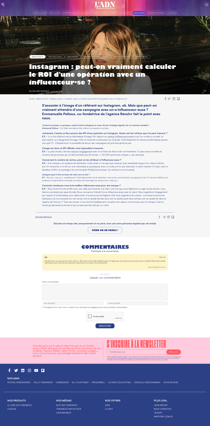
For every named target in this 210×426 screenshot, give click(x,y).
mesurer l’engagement (81, 151)
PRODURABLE (98, 382)
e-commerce (93, 166)
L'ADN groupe (161, 405)
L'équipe (158, 413)
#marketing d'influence (122, 56)
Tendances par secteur (68, 409)
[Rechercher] (207, 4)
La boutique (172, 13)
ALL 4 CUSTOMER (80, 382)
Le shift (109, 409)
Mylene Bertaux (40, 91)
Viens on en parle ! (105, 230)
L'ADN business (63, 413)
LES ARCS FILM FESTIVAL (119, 382)
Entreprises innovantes (71, 13)
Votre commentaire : (50, 282)
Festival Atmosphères (19, 382)
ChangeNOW (62, 382)
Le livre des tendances (19, 405)
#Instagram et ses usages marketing (95, 56)
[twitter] (169, 99)
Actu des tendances (66, 405)
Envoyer (105, 326)
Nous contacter (162, 409)
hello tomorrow (43, 382)
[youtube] (36, 371)
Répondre (162, 257)
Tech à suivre (54, 13)
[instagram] (29, 371)
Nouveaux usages (40, 13)
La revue (11, 409)
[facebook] (165, 99)
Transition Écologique (90, 13)
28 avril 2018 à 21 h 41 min (157, 267)
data (107, 405)
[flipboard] (178, 99)
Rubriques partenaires (156, 13)
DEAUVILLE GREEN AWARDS (147, 382)
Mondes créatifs (124, 13)
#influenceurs (73, 56)
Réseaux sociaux (37, 56)
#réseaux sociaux (142, 56)
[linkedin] (173, 99)
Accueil (31, 99)
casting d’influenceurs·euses (120, 136)
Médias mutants (139, 13)
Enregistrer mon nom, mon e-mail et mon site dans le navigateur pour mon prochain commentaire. (86, 307)
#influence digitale (55, 56)
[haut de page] (206, 423)
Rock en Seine (171, 382)
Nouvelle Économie (108, 13)
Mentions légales (163, 416)
